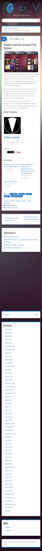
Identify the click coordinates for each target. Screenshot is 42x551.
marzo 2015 (8, 373)
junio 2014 (8, 403)
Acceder (7, 531)
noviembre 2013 (10, 427)
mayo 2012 (8, 477)
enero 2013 (8, 460)
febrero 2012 (9, 487)
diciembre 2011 (10, 494)
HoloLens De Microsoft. (11, 237)
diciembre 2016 (10, 346)
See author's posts (13, 142)
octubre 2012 (9, 464)
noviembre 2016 (10, 349)
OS (30, 201)
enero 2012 (8, 491)
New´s (25, 201)
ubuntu (7, 196)
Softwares (8, 203)
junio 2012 (8, 474)
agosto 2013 (9, 437)
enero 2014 (8, 420)
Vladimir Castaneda (11, 137)
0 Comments (10, 205)
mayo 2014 (8, 407)
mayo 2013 (8, 447)
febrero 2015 (9, 376)
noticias (29, 194)
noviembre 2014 (10, 386)
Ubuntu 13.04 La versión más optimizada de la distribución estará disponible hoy (27, 168)
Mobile (10, 28)
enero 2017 (8, 343)
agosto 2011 (9, 507)
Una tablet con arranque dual (13, 248)
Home (5, 28)
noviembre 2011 (10, 497)
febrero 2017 (9, 339)
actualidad (13, 194)
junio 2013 (8, 444)
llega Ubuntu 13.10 (10, 182)
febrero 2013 (9, 457)
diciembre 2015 (10, 366)
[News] (21, 8)
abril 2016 (8, 353)
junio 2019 (8, 329)
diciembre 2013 (10, 423)
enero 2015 (8, 380)
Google (15, 28)
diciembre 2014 (10, 383)
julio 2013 (8, 440)
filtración (21, 194)
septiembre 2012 (10, 467)
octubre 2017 (9, 336)
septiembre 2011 (10, 504)
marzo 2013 (8, 454)
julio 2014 (8, 400)
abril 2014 (8, 410)
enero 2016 (8, 363)
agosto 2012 (9, 470)
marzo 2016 (8, 356)
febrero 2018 (9, 333)
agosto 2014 (9, 397)
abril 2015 (8, 370)
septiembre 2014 (10, 393)
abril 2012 (8, 481)
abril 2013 (8, 450)
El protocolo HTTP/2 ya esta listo (14, 245)
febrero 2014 (9, 417)
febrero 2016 (9, 360)
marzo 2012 (8, 484)
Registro (7, 527)
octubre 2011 (9, 501)
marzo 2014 (8, 413)
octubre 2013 (9, 430)
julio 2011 (8, 511)
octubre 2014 (9, 390)
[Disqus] (21, 282)
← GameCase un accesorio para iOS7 (11, 219)
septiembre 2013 (10, 433)
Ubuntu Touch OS (17, 196)
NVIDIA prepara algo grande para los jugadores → (31, 219)
